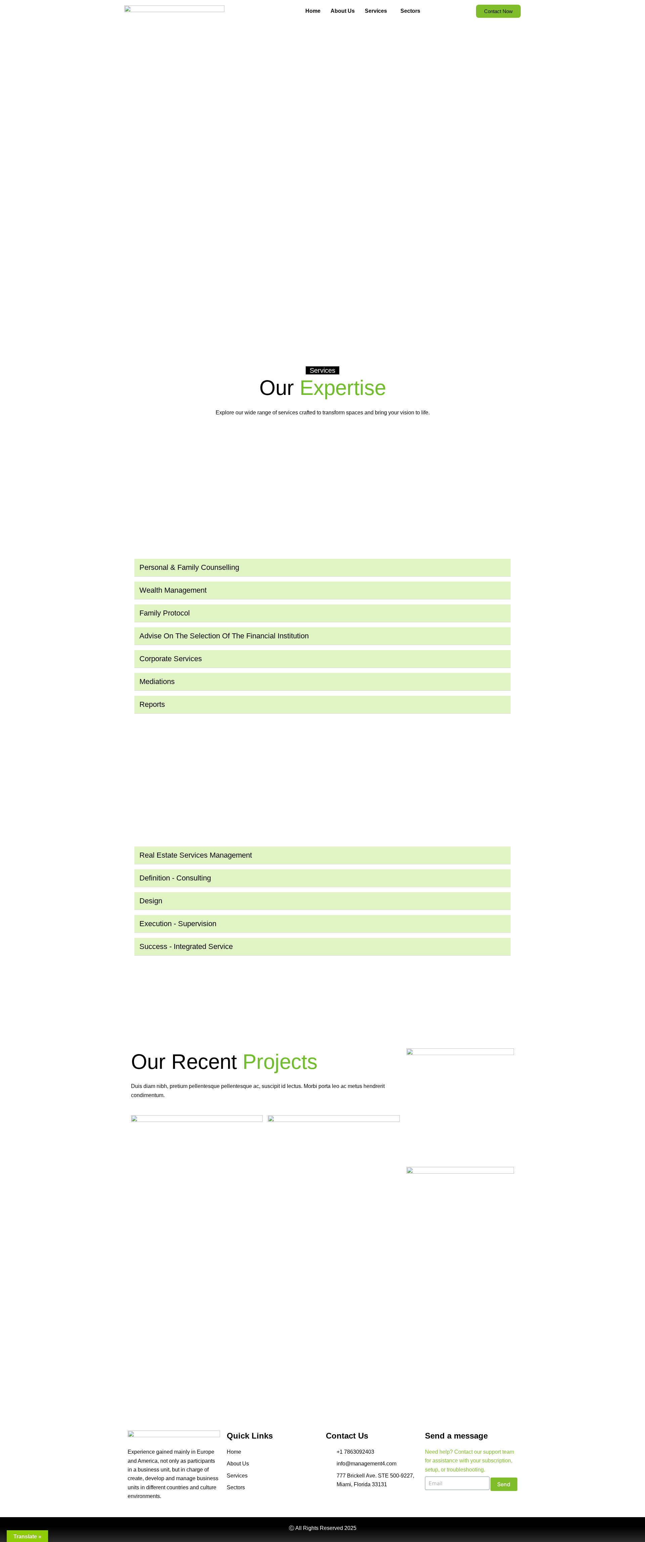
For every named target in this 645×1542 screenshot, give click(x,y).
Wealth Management (173, 590)
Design (150, 901)
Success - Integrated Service (186, 946)
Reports (152, 704)
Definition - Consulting (175, 878)
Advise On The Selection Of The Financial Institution (224, 636)
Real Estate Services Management (195, 855)
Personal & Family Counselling (189, 567)
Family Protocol (164, 613)
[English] (428, 10)
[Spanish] (435, 10)
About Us (343, 11)
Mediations (157, 681)
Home (312, 11)
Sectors (410, 11)
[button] (322, 568)
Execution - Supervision (177, 923)
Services (376, 11)
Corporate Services (170, 658)
